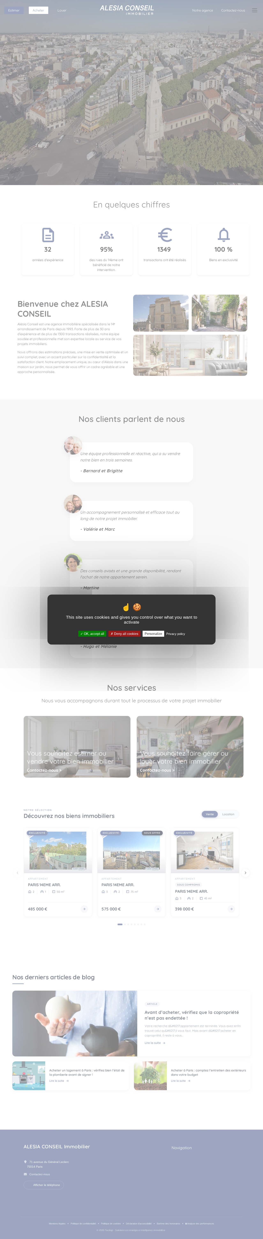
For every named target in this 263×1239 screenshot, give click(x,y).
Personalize (153, 633)
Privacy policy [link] (175, 633)
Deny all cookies (125, 633)
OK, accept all (93, 633)
